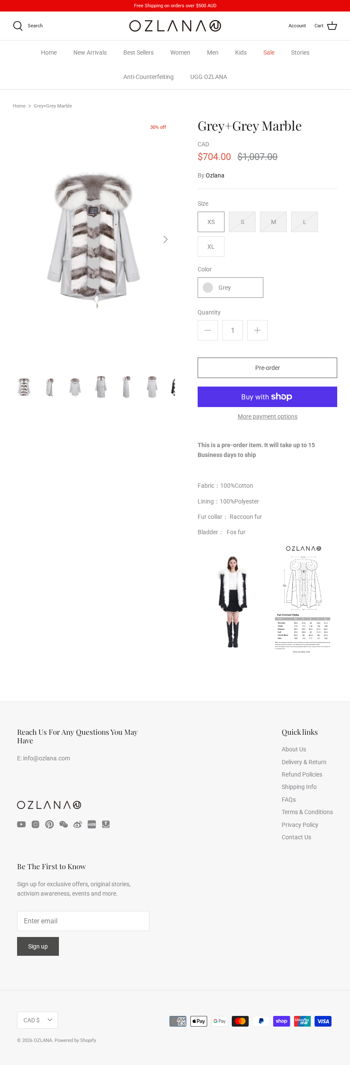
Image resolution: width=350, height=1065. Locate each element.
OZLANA (43, 1040)
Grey (225, 287)
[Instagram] (35, 824)
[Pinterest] (49, 824)
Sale (268, 52)
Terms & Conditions (307, 812)
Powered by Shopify (75, 1040)
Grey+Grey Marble (53, 106)
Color (205, 269)
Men (213, 52)
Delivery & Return (304, 762)
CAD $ (31, 1020)
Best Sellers (138, 52)
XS (211, 221)
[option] (94, 239)
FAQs (289, 799)
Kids (241, 52)
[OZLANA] (175, 26)
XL (211, 246)
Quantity (209, 312)
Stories (300, 52)
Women (180, 52)
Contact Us (296, 837)
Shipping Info (299, 786)
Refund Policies (302, 774)
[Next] (165, 239)
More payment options (268, 416)
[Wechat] (63, 824)
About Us (294, 749)
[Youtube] (21, 824)
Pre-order (267, 367)
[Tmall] (106, 824)
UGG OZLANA (208, 76)
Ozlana (215, 175)
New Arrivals (90, 52)
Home (49, 52)
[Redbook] (92, 824)
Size (203, 203)
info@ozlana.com (46, 758)
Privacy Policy (300, 824)
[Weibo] (77, 824)
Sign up (38, 946)
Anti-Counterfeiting (148, 76)
